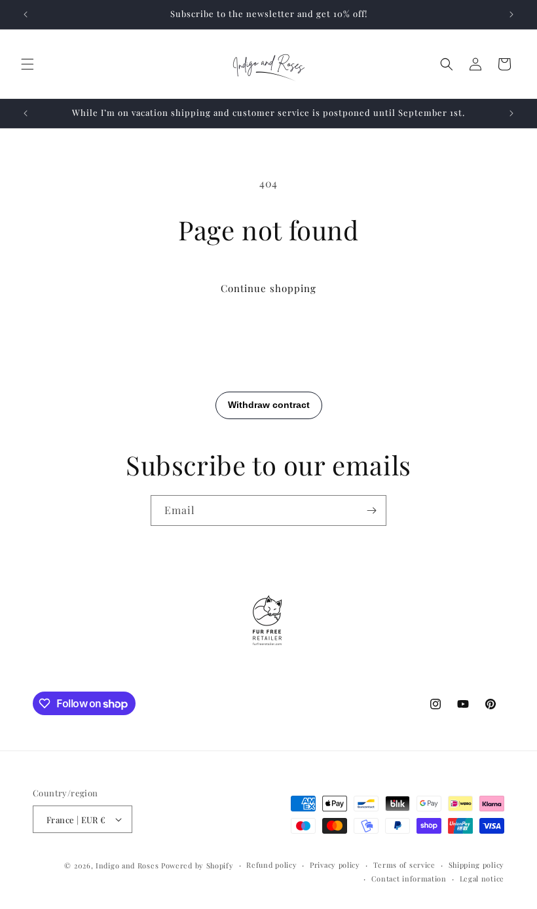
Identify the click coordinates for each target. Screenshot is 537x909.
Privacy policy (335, 865)
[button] (27, 64)
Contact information (409, 878)
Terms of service (404, 865)
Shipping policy (477, 865)
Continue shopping (268, 288)
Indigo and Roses (127, 865)
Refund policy (271, 865)
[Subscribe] (371, 510)
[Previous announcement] (25, 14)
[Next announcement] (511, 14)
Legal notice (482, 878)
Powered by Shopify (197, 865)
